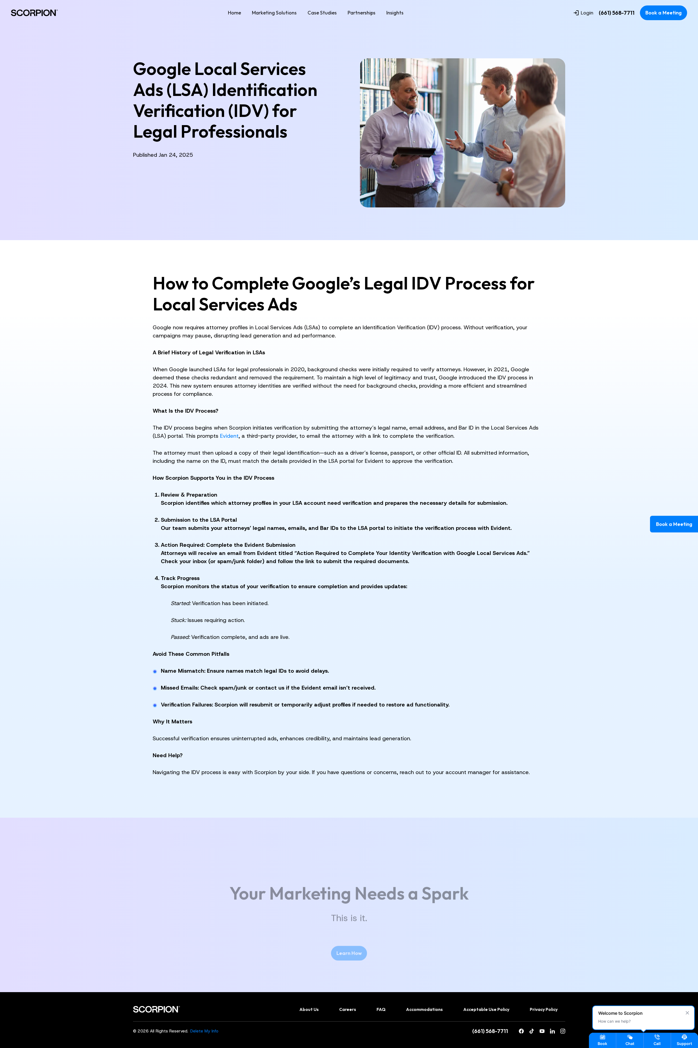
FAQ (381, 1009)
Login (587, 13)
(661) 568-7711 (616, 13)
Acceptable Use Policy (486, 1009)
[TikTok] (531, 1031)
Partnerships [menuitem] (361, 13)
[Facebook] (521, 1031)
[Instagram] (562, 1031)
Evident (229, 435)
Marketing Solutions (274, 13)
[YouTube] (542, 1031)
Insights (395, 13)
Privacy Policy (544, 1009)
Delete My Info (204, 1031)
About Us (309, 1009)
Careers (347, 1009)
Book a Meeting (663, 13)
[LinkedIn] (552, 1031)
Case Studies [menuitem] (322, 13)
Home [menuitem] (234, 13)
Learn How (349, 953)
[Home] (34, 12)
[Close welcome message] (687, 1012)
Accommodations (424, 1009)
